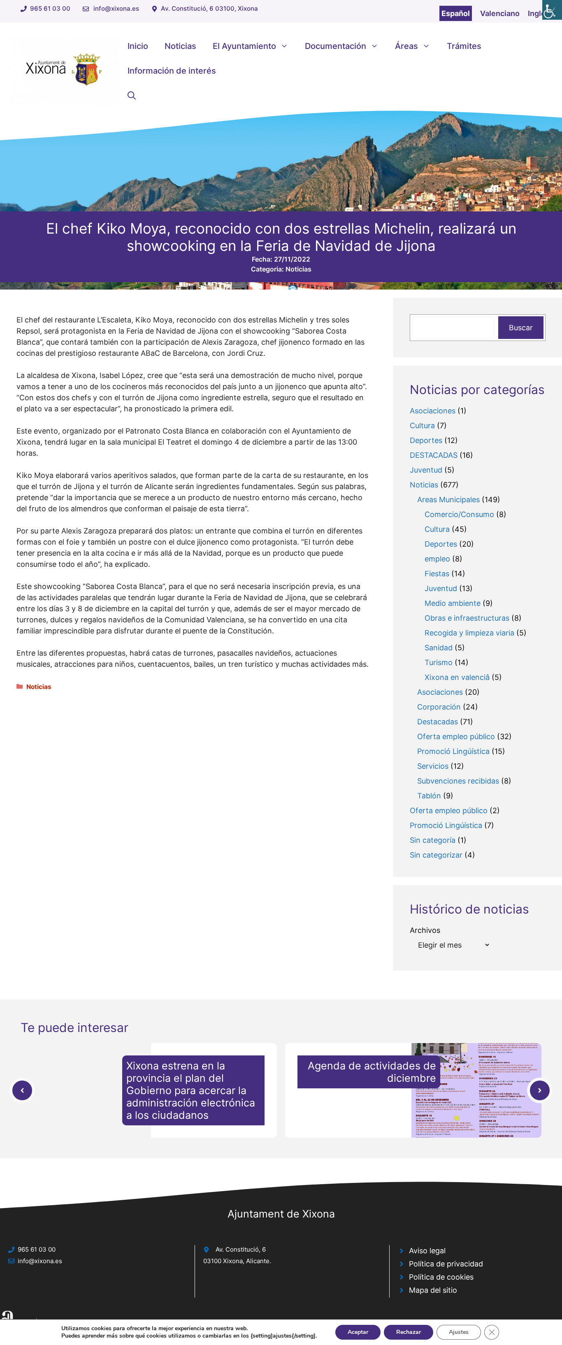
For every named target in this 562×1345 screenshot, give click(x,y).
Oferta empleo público (456, 736)
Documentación (335, 46)
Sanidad (439, 647)
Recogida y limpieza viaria (469, 632)
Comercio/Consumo (459, 514)
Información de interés (172, 71)
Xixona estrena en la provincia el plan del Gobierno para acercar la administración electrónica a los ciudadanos (190, 1090)
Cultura (422, 425)
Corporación (439, 707)
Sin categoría (432, 840)
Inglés (539, 13)
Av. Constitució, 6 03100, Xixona (209, 8)
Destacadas (437, 721)
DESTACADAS (433, 455)
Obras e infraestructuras (467, 618)
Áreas (406, 46)
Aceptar (358, 1332)
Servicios (432, 766)
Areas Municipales (448, 499)
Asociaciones (432, 410)
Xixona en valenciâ (457, 677)
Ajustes (459, 1332)
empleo (437, 558)
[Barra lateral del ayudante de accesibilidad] (552, 10)
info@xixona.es (116, 8)
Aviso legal (427, 1250)
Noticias (180, 46)
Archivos (425, 930)
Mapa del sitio (433, 1290)
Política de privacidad (446, 1263)
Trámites (464, 46)
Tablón (429, 795)
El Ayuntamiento (244, 46)
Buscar (521, 327)
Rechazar (408, 1332)
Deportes (426, 440)
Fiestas (437, 573)
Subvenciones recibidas (458, 781)
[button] (131, 95)
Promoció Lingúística (453, 751)
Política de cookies (441, 1277)
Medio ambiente (453, 603)
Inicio (138, 46)
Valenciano (500, 13)
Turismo (439, 662)
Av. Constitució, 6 (241, 1249)
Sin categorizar (436, 855)
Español (455, 13)
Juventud (426, 470)
